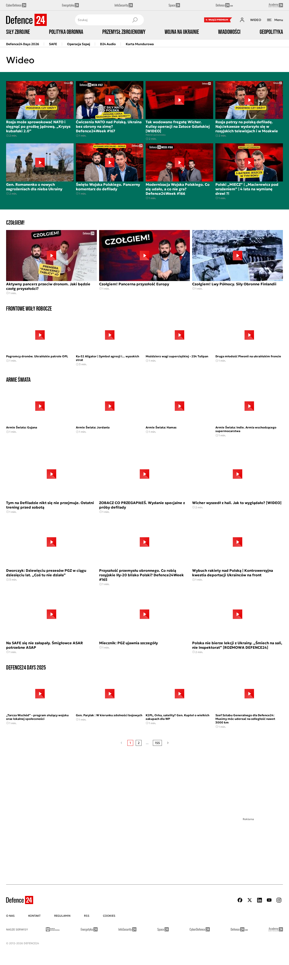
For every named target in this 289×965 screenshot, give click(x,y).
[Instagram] (279, 900)
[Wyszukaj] (134, 19)
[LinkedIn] (259, 900)
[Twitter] (250, 900)
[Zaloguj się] (242, 19)
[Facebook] (240, 900)
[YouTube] (269, 900)
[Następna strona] (167, 743)
